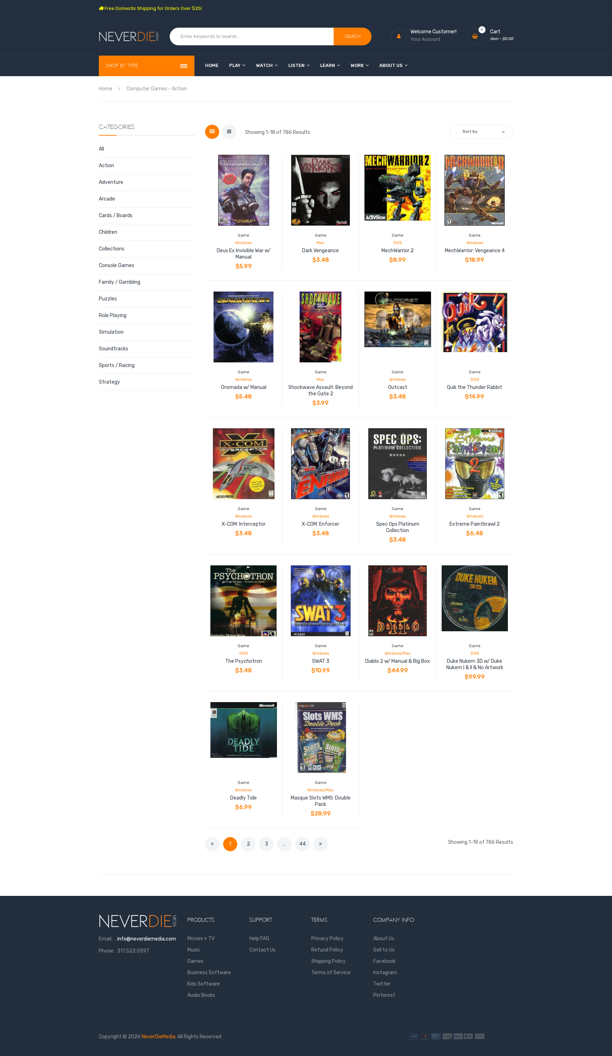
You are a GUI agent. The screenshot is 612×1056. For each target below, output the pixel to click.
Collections (111, 249)
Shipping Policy (328, 961)
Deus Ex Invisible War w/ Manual (244, 254)
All (101, 149)
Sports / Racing (117, 365)
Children (108, 232)
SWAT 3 (320, 661)
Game (243, 235)
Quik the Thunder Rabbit (474, 387)
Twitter (382, 984)
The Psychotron (243, 661)
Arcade (107, 199)
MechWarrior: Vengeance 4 (475, 251)
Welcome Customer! (433, 32)
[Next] (320, 844)
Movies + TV (201, 939)
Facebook (384, 961)
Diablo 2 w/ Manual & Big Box (397, 661)
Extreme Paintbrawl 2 (474, 524)
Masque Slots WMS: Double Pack (321, 801)
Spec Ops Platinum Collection (397, 527)
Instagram (385, 973)
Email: (105, 939)
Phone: (106, 951)
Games (195, 961)
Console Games (116, 265)
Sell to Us (384, 950)
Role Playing (112, 315)
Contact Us (262, 950)
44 (302, 844)
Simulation (111, 332)
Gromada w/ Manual (243, 387)
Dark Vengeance (320, 251)
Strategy (109, 382)
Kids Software (203, 984)
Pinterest (384, 995)
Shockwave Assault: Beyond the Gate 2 (320, 390)
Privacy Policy (327, 939)
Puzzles (108, 299)
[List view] (229, 132)
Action (106, 166)
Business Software (209, 973)
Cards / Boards (115, 216)
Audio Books (201, 995)
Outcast (397, 387)
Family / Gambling (119, 282)
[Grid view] (212, 132)
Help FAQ (259, 939)
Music (193, 950)
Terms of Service (331, 973)
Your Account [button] (425, 39)
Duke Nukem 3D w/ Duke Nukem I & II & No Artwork (474, 664)
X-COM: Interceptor (244, 524)
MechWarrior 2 (397, 251)
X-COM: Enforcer (320, 524)
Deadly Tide (243, 798)
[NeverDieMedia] (129, 37)
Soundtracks (113, 349)
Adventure (111, 182)
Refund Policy (327, 950)
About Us (383, 939)
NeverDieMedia (158, 1037)
